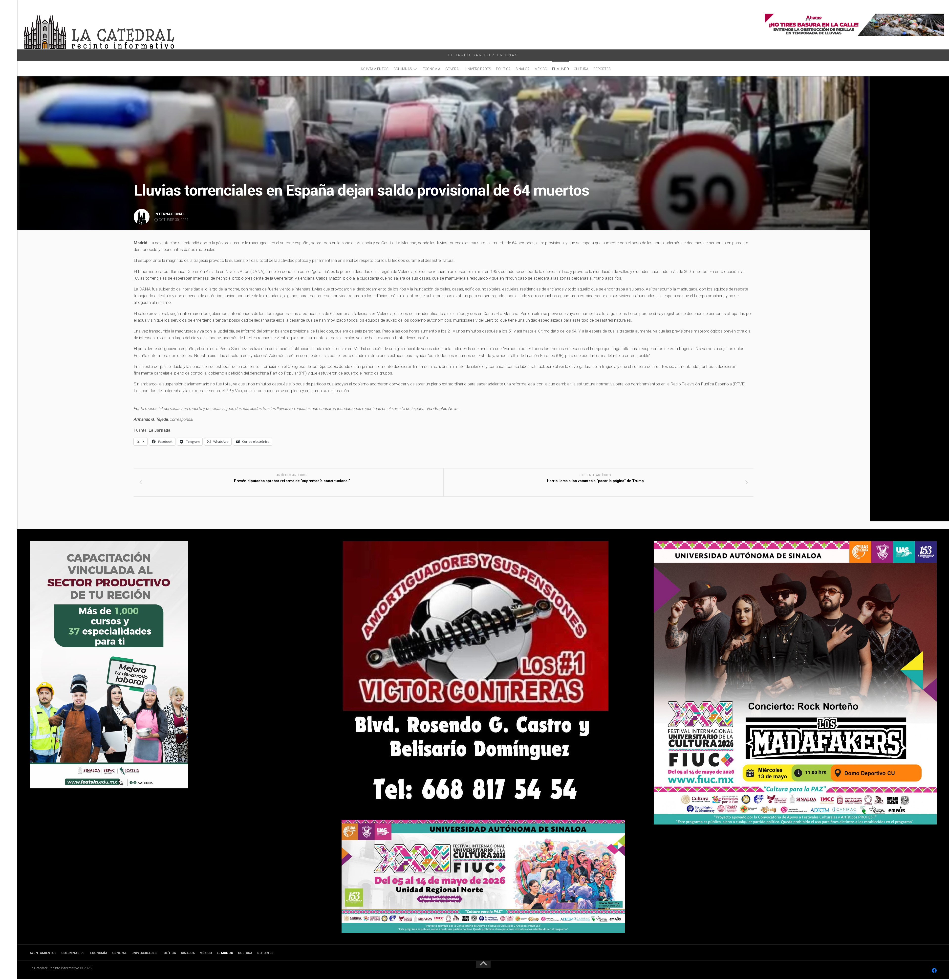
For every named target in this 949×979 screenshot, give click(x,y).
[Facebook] (934, 970)
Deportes (602, 69)
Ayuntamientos (374, 69)
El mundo (560, 69)
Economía (431, 69)
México (541, 69)
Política (503, 69)
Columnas (402, 69)
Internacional (169, 214)
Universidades (478, 69)
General (452, 69)
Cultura (581, 69)
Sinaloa (523, 69)
